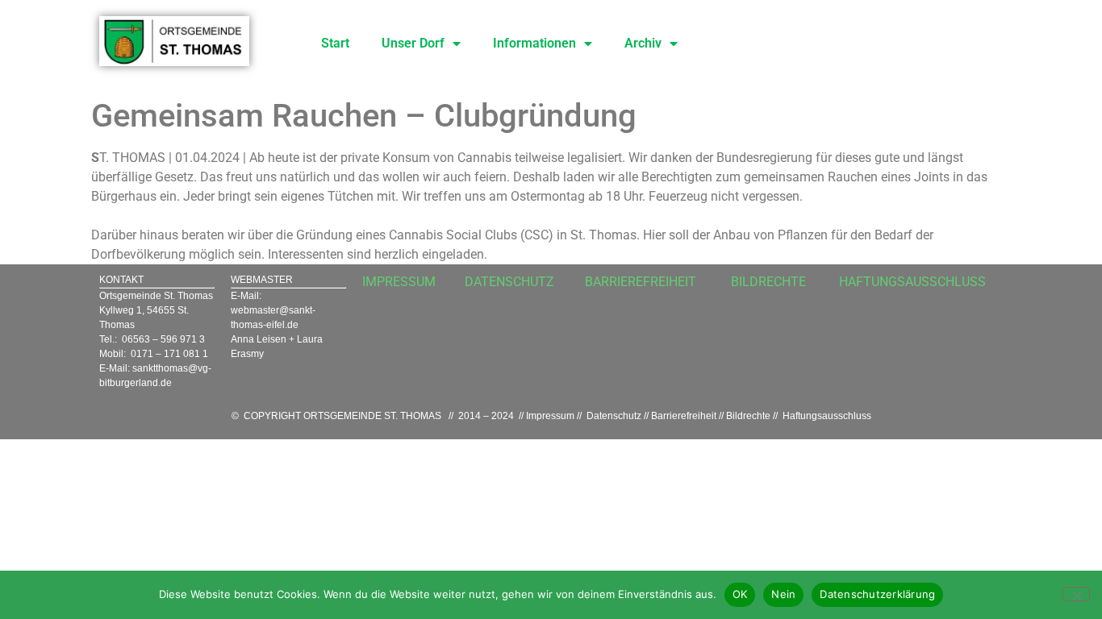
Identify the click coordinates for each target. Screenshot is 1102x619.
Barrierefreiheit (683, 416)
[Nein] (1076, 594)
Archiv (643, 43)
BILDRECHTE (768, 281)
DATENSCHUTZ (509, 281)
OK (740, 594)
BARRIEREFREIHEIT (640, 281)
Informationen (534, 43)
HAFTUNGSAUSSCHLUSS (912, 281)
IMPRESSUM (399, 281)
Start (335, 43)
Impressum (550, 416)
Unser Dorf (413, 43)
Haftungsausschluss (827, 416)
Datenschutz (613, 416)
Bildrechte (748, 416)
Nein (783, 594)
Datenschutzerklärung (877, 594)
